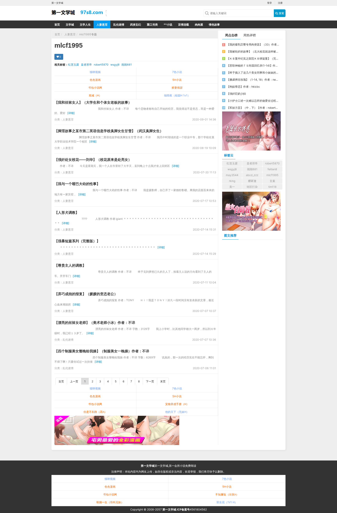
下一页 (150, 381)
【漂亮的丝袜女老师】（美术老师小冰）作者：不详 (94, 323)
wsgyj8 (115, 64)
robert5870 (101, 64)
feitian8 (272, 169)
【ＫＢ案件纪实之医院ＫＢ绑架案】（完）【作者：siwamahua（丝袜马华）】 (253, 58)
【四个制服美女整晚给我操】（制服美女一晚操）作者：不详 (101, 351)
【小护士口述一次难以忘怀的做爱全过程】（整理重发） (253, 100)
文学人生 (85, 24)
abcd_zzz (252, 175)
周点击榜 (231, 35)
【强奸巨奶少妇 (236, 93)
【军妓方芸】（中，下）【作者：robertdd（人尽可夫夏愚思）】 (253, 107)
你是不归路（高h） (95, 411)
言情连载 (183, 24)
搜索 (281, 13)
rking (232, 181)
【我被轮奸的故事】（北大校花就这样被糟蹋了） (253, 51)
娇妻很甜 (177, 87)
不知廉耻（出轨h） (227, 494)
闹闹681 (126, 64)
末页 (163, 381)
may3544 (232, 175)
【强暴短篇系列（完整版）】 (77, 241)
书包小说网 (95, 87)
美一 (232, 186)
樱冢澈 (252, 181)
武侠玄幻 (135, 24)
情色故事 (214, 24)
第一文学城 (147, 465)
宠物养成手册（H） (177, 404)
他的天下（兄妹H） (177, 411)
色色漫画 (95, 79)
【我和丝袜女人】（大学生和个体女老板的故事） (93, 102)
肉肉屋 (199, 24)
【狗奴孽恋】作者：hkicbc (243, 86)
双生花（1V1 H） (226, 502)
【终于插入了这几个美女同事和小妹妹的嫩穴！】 (253, 72)
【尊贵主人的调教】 (70, 265)
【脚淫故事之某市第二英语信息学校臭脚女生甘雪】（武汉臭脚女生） (108, 131)
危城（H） (95, 95)
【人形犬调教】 (66, 212)
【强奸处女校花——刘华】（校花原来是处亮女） (93, 160)
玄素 (272, 181)
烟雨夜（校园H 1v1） (177, 95)
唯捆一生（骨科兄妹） (110, 502)
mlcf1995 (85, 34)
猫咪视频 (95, 72)
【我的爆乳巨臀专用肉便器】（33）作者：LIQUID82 (253, 44)
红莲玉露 (73, 64)
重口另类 (152, 24)
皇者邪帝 (86, 64)
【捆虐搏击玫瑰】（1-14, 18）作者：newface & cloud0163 (253, 79)
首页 (57, 24)
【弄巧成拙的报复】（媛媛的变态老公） (86, 294)
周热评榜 (249, 35)
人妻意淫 (102, 24)
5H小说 (177, 79)
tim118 (272, 186)
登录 (269, 2)
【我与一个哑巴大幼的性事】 (77, 184)
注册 (280, 2)
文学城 (70, 24)
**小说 (168, 24)
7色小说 (177, 72)
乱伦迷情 (118, 24)
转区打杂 (252, 186)
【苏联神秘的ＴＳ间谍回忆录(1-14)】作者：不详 (253, 65)
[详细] (71, 113)
